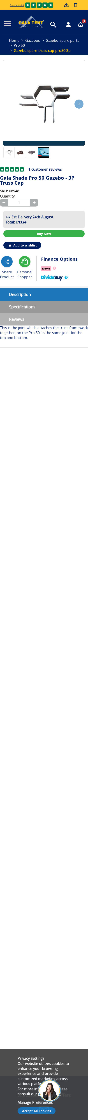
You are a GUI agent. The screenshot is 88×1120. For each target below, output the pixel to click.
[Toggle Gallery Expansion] (83, 57)
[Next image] (78, 104)
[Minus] (4, 203)
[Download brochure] (67, 5)
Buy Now (44, 234)
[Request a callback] (76, 5)
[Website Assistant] (50, 1072)
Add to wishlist (24, 245)
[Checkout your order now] (80, 24)
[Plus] (34, 203)
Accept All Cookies (36, 1111)
